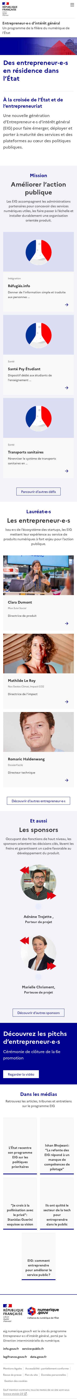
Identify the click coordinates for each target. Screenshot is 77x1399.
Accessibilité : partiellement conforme (47, 1368)
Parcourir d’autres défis (38, 491)
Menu (72, 5)
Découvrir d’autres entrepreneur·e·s (38, 801)
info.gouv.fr (11, 1348)
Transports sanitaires (25, 452)
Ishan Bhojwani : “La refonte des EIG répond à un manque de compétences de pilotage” (57, 1157)
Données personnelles (53, 1374)
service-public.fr (33, 1348)
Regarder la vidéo (21, 1074)
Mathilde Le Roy (22, 680)
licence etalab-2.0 (13, 1393)
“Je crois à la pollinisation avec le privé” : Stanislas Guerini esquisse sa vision (20, 1214)
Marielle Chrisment (38, 986)
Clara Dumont (20, 602)
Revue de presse (12, 1374)
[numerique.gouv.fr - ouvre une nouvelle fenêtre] (43, 1313)
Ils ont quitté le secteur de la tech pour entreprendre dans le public (57, 1214)
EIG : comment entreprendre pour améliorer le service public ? (38, 1267)
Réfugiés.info (19, 285)
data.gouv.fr (38, 1357)
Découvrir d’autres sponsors (38, 1012)
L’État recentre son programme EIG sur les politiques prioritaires (20, 1157)
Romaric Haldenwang (26, 759)
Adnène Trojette (38, 916)
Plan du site (31, 1374)
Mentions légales (12, 1368)
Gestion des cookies (15, 1380)
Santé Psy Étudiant (24, 368)
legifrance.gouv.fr (15, 1357)
